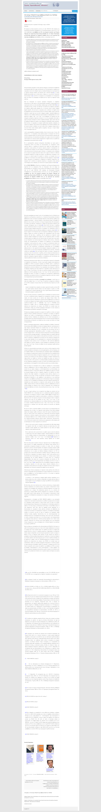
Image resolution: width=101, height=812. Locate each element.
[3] (56, 104)
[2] (32, 95)
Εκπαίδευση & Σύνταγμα (66, 85)
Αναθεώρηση (64, 81)
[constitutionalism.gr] (42, 7)
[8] (42, 225)
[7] (50, 178)
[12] (26, 701)
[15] (34, 482)
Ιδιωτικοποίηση (32, 18)
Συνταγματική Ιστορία (66, 72)
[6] (57, 162)
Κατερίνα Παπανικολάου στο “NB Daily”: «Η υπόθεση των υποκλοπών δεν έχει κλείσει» (68, 111)
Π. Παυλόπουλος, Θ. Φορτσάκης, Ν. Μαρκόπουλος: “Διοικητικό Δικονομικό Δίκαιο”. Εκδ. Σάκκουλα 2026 (71, 283)
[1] (53, 92)
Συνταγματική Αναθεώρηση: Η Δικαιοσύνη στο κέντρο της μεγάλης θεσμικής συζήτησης (69, 102)
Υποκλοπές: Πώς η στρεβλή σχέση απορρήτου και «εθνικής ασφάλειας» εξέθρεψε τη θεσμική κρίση (69, 132)
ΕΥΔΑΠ (40, 18)
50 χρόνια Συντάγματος (66, 61)
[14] (34, 462)
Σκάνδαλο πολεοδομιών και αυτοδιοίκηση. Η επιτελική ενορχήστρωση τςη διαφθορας (68, 155)
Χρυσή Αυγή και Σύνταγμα (67, 83)
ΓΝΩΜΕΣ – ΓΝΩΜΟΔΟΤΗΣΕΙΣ (67, 43)
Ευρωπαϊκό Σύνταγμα (66, 88)
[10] (34, 251)
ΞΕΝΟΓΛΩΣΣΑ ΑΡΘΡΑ (66, 44)
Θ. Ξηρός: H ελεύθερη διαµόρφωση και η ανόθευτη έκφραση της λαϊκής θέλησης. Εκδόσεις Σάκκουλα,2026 (71, 231)
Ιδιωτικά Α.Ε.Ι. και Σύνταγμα (67, 62)
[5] (58, 157)
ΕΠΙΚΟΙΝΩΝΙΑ (38, 10)
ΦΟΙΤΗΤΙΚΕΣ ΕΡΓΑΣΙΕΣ (66, 45)
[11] (26, 388)
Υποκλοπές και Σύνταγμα (67, 67)
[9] (56, 230)
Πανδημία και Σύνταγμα (66, 71)
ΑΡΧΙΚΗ (25, 10)
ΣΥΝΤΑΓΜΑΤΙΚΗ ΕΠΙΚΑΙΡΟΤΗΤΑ (68, 47)
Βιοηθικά (63, 86)
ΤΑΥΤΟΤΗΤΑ (31, 10)
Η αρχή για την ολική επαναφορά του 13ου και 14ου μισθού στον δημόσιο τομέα (69, 95)
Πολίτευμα (64, 78)
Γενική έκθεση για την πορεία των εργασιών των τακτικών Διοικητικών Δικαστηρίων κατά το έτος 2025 (72, 292)
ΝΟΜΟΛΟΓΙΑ (39, 774)
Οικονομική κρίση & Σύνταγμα (68, 82)
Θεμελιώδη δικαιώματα (66, 74)
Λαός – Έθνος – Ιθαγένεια (67, 79)
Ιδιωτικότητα (64, 75)
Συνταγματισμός (65, 76)
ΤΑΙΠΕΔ (37, 18)
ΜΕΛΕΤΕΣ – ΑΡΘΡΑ (65, 41)
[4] (41, 140)
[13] (30, 440)
